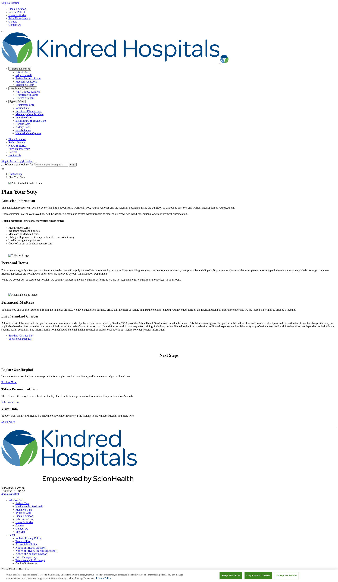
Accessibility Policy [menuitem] (26, 544)
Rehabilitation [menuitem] (23, 130)
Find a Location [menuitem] (17, 139)
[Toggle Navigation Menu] (2, 31)
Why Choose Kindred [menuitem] (27, 91)
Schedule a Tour (10, 402)
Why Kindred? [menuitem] (23, 75)
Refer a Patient (16, 12)
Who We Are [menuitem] (15, 500)
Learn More (8, 421)
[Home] (115, 62)
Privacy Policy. (103, 578)
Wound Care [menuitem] (22, 107)
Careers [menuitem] (12, 151)
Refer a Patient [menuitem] (16, 142)
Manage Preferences (286, 575)
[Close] (2, 168)
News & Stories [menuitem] (17, 145)
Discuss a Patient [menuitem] (24, 97)
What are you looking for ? (20, 164)
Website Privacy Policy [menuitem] (28, 538)
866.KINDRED (10, 494)
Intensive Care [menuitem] (23, 117)
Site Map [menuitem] (20, 531)
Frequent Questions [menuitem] (26, 81)
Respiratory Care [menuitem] (24, 104)
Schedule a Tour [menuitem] (24, 84)
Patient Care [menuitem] (22, 72)
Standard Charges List (20, 335)
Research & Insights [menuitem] (26, 94)
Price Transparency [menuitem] (19, 148)
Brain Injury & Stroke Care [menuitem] (30, 120)
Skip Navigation (10, 2)
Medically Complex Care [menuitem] (29, 114)
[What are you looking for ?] (2, 165)
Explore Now (9, 382)
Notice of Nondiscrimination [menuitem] (31, 553)
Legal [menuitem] (11, 534)
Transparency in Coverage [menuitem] (30, 560)
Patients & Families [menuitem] (20, 68)
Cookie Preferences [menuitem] (26, 563)
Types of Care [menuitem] (17, 101)
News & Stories (17, 15)
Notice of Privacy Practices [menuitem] (30, 547)
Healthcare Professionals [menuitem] (22, 88)
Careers (12, 21)
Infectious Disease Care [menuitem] (28, 111)
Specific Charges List (20, 338)
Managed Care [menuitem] (23, 509)
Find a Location (17, 8)
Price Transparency (19, 18)
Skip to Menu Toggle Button (17, 161)
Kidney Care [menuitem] (22, 126)
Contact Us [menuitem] (14, 155)
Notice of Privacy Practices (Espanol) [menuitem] (36, 550)
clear (72, 164)
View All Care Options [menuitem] (28, 133)
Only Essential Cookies (258, 575)
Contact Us (14, 24)
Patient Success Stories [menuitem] (28, 78)
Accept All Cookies (230, 575)
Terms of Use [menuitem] (22, 541)
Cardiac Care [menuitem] (22, 123)
